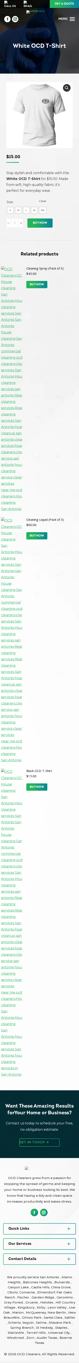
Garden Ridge (43, 1297)
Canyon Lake (19, 1287)
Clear (42, 201)
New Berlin (57, 1312)
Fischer (23, 1297)
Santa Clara (53, 1317)
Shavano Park (60, 1323)
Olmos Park (32, 1317)
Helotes (47, 1302)
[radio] (10, 210)
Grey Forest (14, 1302)
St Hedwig (45, 1328)
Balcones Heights (37, 1282)
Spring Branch (22, 1328)
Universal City (59, 1333)
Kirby (41, 1307)
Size (10, 202)
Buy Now (40, 223)
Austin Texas (47, 1338)
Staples (61, 1328)
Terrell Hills (36, 1333)
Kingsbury (26, 1307)
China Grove (61, 1287)
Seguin (28, 1323)
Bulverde (62, 1282)
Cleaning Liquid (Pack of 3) (45, 519)
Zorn (30, 1338)
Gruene (32, 1302)
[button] (67, 88)
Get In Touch (32, 1142)
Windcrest (16, 1338)
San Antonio (50, 1277)
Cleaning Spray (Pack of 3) (45, 268)
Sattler (69, 1317)
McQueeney (36, 1312)
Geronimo (65, 1297)
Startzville (16, 1333)
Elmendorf (46, 1292)
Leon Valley (57, 1307)
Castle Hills (40, 1287)
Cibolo (12, 1292)
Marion (18, 1312)
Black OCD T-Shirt (39, 771)
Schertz (14, 1323)
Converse (27, 1292)
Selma (41, 1323)
